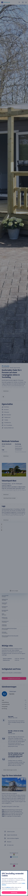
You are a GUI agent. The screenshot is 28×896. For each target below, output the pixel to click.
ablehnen (8, 887)
